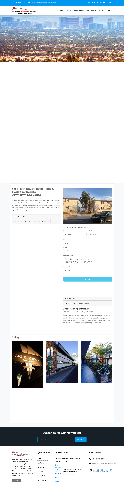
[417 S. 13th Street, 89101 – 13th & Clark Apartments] (87, 261)
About (61, 10)
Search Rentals (41, 476)
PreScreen (109, 10)
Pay (99, 10)
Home (57, 10)
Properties (68, 10)
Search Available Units (78, 10)
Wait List (40, 471)
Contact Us (93, 10)
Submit (81, 439)
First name (66, 231)
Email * (65, 247)
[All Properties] (87, 258)
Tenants (87, 10)
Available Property (69, 255)
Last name (92, 231)
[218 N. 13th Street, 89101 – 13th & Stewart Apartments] (87, 260)
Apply (103, 10)
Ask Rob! (90, 2)
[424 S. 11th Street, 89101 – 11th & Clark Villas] (87, 263)
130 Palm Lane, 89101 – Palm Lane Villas (67, 458)
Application (40, 467)
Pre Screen (40, 463)
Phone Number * (68, 240)
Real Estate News (42, 480)
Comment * (66, 267)
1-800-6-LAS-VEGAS (20, 2)
